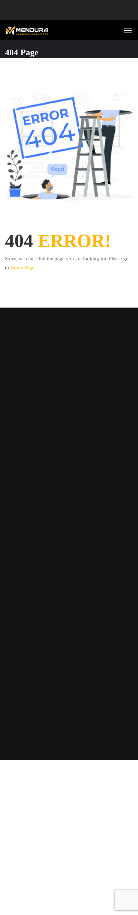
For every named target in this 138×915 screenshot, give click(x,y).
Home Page (22, 267)
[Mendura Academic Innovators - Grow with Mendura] (27, 30)
